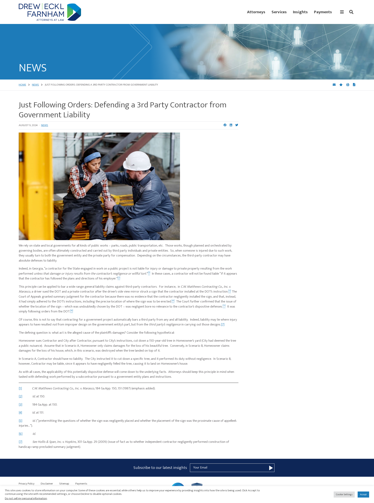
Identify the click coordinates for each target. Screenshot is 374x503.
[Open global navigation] (342, 12)
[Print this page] (348, 84)
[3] (20, 404)
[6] (20, 434)
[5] (20, 420)
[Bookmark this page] (341, 84)
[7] (222, 324)
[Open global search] (351, 12)
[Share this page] (334, 84)
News (44, 125)
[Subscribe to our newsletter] (271, 467)
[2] (20, 396)
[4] (20, 412)
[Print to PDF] (354, 85)
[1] (20, 388)
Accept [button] (363, 494)
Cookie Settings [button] (344, 494)
